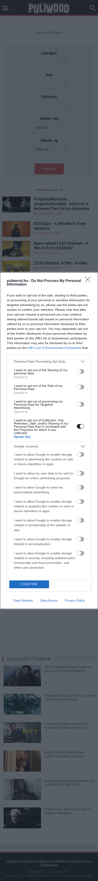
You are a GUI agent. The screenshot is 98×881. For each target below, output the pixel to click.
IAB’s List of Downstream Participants (54, 348)
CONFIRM (29, 584)
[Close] (89, 281)
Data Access (49, 600)
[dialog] (49, 440)
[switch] (80, 371)
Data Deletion (23, 600)
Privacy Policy (75, 600)
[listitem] (49, 361)
